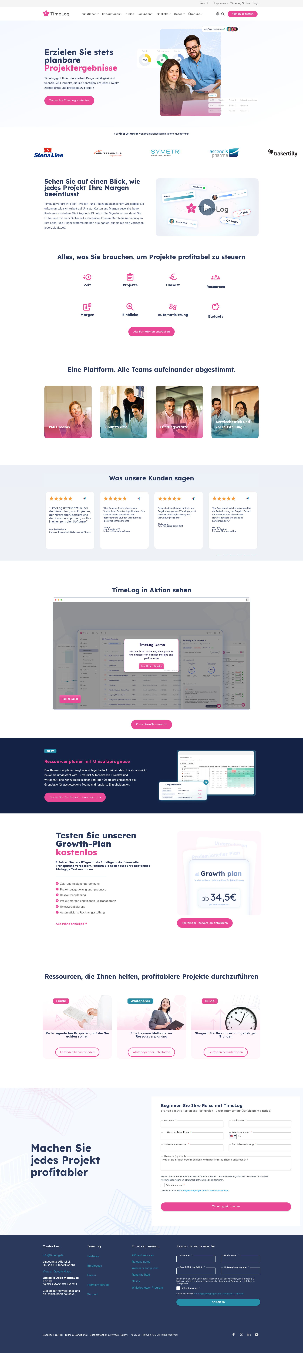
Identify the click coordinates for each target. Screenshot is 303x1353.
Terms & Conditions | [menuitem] (76, 1335)
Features (93, 1256)
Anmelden (218, 1302)
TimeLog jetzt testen (226, 1206)
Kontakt (205, 3)
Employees (94, 1266)
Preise (130, 14)
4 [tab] (239, 556)
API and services (143, 1255)
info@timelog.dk (53, 1255)
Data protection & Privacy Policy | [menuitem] (109, 1335)
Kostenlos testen (243, 14)
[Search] (223, 14)
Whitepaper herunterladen (151, 1052)
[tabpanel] (77, 520)
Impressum (221, 3)
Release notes (141, 1262)
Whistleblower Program (147, 1287)
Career (91, 1275)
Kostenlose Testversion (151, 724)
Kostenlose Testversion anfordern (205, 923)
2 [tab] (225, 556)
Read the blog (141, 1274)
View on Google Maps (57, 1271)
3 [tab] (232, 556)
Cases (136, 1281)
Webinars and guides (145, 1268)
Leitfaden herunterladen (77, 1052)
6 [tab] (253, 556)
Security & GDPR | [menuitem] (53, 1335)
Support (92, 1294)
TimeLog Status (240, 3)
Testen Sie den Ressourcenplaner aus (75, 797)
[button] (234, 1335)
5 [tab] (246, 556)
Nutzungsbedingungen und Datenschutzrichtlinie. (203, 1190)
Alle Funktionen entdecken (151, 331)
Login (256, 3)
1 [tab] (218, 556)
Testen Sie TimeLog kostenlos (69, 100)
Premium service (98, 1285)
